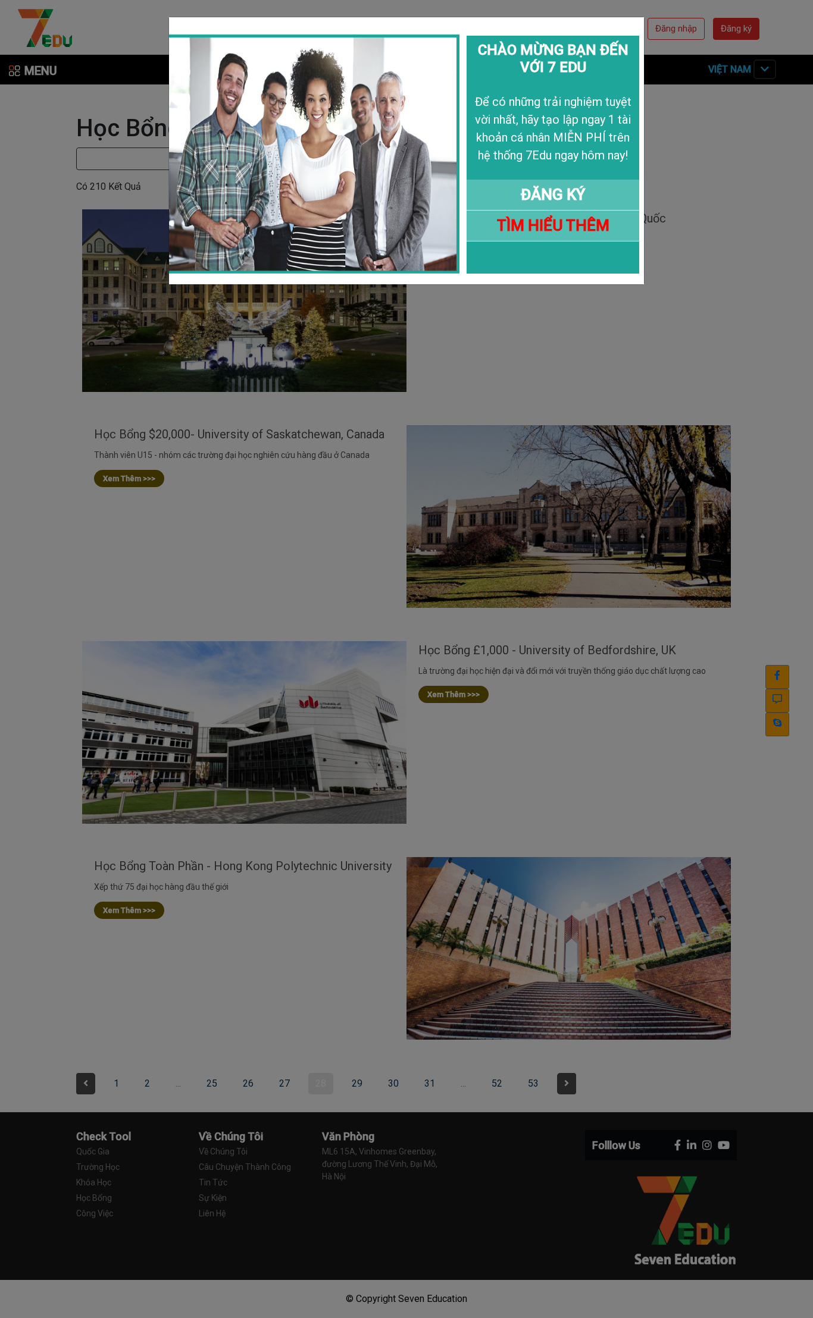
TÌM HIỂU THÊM (553, 225)
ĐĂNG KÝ (553, 194)
